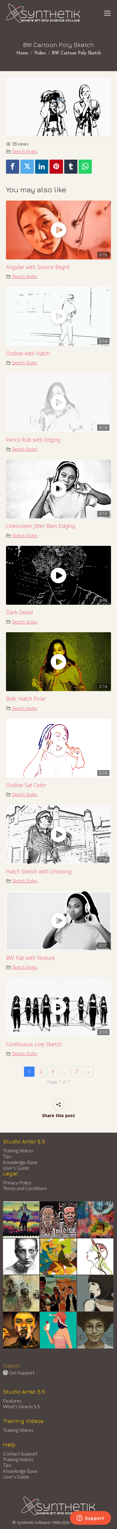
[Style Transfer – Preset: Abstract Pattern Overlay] (58, 1293)
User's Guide (16, 1168)
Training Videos (18, 1150)
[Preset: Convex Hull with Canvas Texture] (95, 1293)
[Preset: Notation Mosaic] (95, 1330)
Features (12, 1400)
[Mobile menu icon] (107, 13)
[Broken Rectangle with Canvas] (58, 1256)
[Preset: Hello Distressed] (58, 1219)
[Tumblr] (70, 167)
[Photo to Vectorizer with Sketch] (58, 1330)
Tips (7, 1156)
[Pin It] (56, 167)
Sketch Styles (25, 151)
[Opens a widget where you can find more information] (90, 1518)
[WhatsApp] (85, 167)
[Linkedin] (41, 167)
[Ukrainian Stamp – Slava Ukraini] (21, 1219)
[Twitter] (27, 167)
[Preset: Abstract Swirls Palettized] (21, 1293)
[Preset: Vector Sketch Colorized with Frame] (21, 1330)
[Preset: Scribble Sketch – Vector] (21, 1256)
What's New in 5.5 (21, 1406)
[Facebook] (12, 167)
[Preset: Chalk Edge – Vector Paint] (95, 1256)
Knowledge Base (20, 1162)
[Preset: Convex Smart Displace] (95, 1219)
